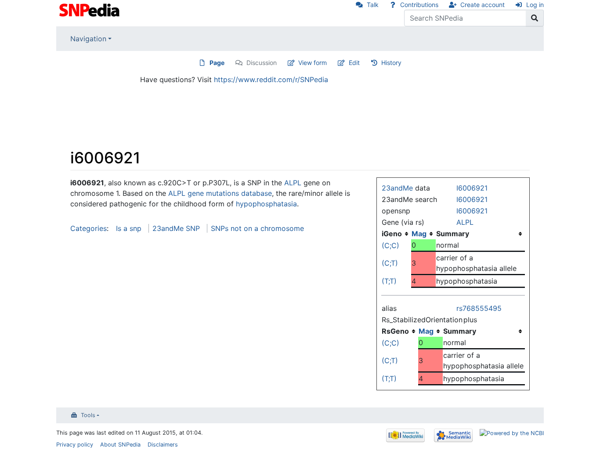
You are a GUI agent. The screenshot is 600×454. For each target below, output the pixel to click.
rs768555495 (479, 308)
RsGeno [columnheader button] (395, 331)
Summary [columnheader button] (452, 233)
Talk (373, 4)
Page (217, 62)
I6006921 (472, 188)
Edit (354, 62)
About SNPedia (120, 444)
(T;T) (389, 281)
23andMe (397, 188)
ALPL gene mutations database (220, 193)
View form (312, 62)
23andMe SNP (176, 228)
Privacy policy (74, 444)
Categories (88, 228)
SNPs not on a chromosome (257, 228)
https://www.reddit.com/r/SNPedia (271, 79)
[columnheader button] (423, 233)
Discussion (261, 62)
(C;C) (390, 245)
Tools (88, 415)
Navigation (88, 38)
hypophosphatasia (266, 203)
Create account (482, 4)
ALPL (464, 222)
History (391, 62)
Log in (535, 4)
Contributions (419, 4)
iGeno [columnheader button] (392, 233)
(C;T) (390, 263)
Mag (419, 233)
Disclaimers (163, 444)
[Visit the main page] (90, 9)
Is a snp (128, 228)
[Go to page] (535, 18)
